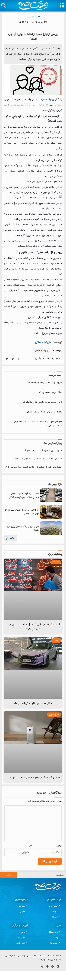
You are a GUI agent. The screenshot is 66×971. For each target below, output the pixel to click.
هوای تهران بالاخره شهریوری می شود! (43, 450)
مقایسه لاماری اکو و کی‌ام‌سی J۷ (33, 703)
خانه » (37, 17)
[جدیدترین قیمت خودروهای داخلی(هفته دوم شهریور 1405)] (51, 495)
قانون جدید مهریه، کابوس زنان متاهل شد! (42, 402)
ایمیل (59, 845)
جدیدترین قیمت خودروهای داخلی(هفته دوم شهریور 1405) (33, 467)
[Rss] (42, 966)
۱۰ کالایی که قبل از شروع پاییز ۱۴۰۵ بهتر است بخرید (37, 459)
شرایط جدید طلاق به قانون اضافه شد (44, 382)
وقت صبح (45, 99)
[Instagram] (58, 966)
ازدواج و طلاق (41, 350)
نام (30, 845)
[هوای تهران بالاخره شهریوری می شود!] (51, 528)
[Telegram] (52, 966)
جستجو (8, 875)
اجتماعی (30, 17)
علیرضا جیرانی (43, 342)
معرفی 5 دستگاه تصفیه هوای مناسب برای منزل (33, 777)
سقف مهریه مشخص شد (50, 392)
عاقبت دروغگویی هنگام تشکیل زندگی (44, 412)
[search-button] (3, 5)
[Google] (47, 966)
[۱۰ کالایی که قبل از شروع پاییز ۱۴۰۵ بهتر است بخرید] (51, 512)
